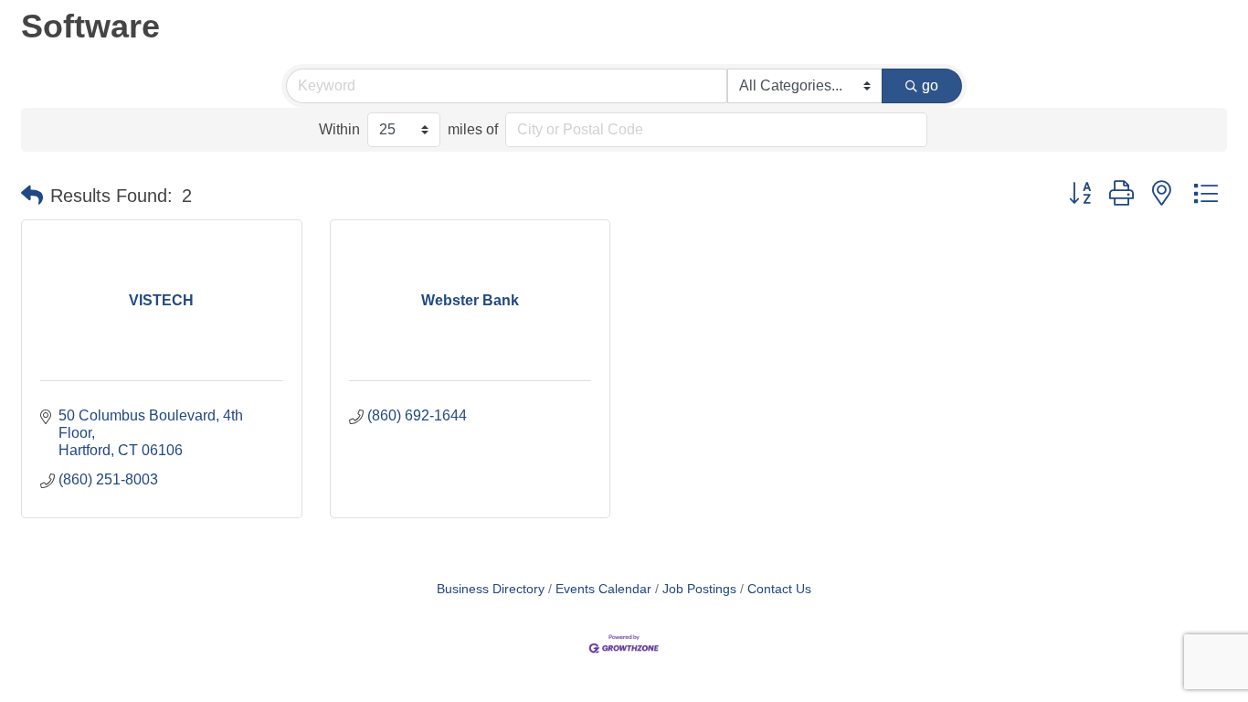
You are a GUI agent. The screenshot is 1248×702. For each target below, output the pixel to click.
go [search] (930, 85)
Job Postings (699, 589)
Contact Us (779, 589)
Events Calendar (603, 589)
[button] (32, 195)
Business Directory (491, 589)
